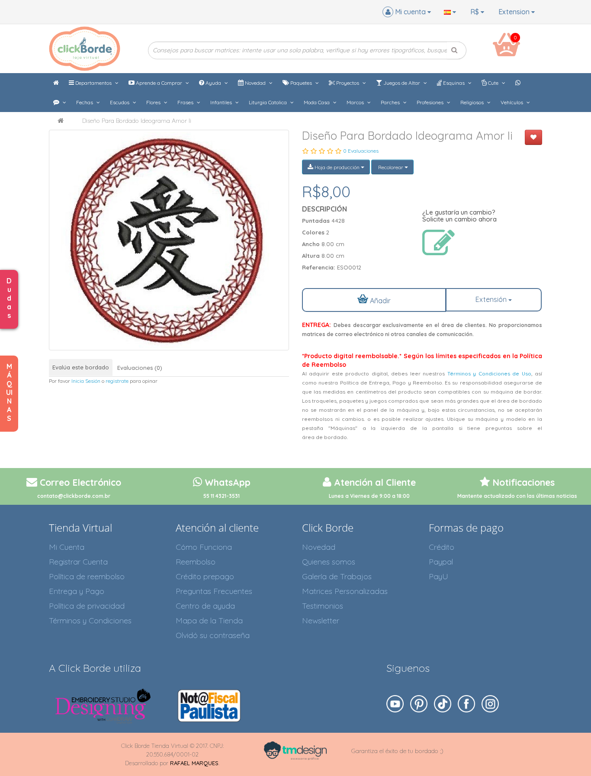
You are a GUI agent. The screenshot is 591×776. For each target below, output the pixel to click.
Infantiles (221, 102)
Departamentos (93, 83)
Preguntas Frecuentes (214, 591)
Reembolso (195, 562)
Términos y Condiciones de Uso (489, 373)
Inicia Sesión (85, 381)
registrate (117, 381)
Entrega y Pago (76, 591)
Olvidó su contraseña (213, 635)
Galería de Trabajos (337, 576)
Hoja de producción (337, 167)
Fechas (85, 102)
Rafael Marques (194, 763)
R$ (475, 11)
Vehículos (512, 102)
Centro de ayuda (205, 606)
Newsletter (320, 620)
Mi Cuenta (66, 547)
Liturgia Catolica (268, 102)
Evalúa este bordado (80, 367)
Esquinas (454, 83)
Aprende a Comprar (159, 83)
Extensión (491, 299)
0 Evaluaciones (361, 151)
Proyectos (347, 83)
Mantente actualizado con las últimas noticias (517, 496)
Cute (493, 83)
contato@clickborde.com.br (73, 496)
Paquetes (301, 83)
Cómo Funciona (204, 547)
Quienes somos (328, 562)
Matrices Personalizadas (345, 591)
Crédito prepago (205, 576)
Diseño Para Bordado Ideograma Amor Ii (136, 121)
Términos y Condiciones (90, 620)
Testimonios (322, 606)
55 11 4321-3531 (221, 496)
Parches (391, 102)
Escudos (120, 102)
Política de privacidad (87, 606)
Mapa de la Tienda (209, 620)
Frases (186, 102)
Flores (154, 102)
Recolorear (391, 167)
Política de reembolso (87, 576)
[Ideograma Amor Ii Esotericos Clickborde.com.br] (169, 240)
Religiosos (472, 102)
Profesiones (431, 102)
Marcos (356, 102)
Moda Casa (317, 102)
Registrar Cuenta (78, 562)
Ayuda (213, 83)
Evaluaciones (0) (139, 367)
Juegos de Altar (401, 83)
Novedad (255, 83)
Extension (514, 11)
